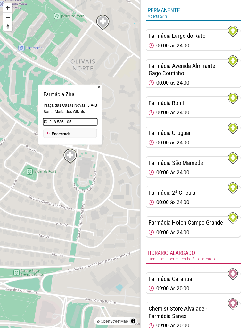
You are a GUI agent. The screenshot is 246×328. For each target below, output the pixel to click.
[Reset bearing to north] (7, 26)
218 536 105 (60, 121)
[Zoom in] (7, 7)
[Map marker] (103, 22)
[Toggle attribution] (133, 321)
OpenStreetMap (114, 321)
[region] (70, 164)
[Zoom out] (7, 17)
